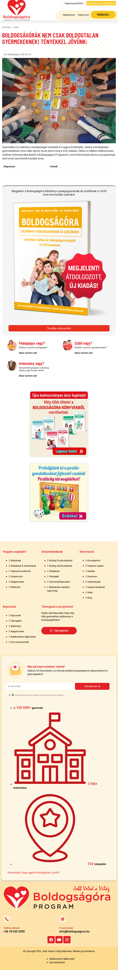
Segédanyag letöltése (74, 3)
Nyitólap (6, 27)
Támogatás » (103, 14)
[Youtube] (59, 939)
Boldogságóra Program (16, 10)
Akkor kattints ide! (28, 352)
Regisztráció (83, 14)
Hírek (16, 27)
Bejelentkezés (69, 14)
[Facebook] (51, 939)
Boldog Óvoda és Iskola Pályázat (101, 3)
